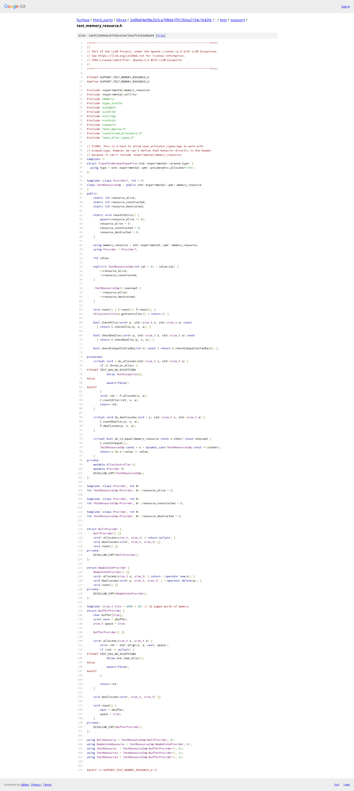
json (346, 784)
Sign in (345, 6)
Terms (47, 784)
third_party (103, 19)
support (237, 19)
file (160, 35)
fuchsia (83, 19)
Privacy (36, 784)
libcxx (121, 19)
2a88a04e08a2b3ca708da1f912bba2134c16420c (171, 19)
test (223, 19)
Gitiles (25, 784)
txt (336, 784)
